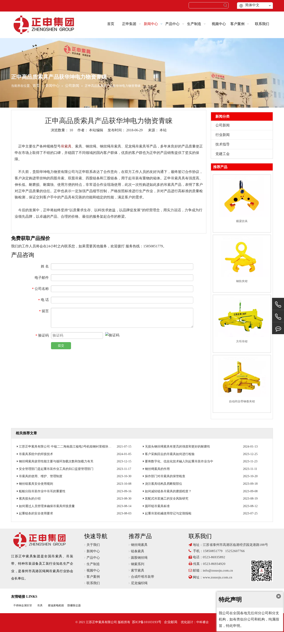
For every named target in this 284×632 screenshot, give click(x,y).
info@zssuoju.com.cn (218, 570)
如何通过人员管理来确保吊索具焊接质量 (47, 506)
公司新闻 (222, 125)
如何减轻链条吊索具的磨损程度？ (168, 491)
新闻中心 (93, 551)
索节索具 (137, 570)
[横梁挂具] (242, 196)
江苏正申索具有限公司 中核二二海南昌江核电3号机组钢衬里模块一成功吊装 (71, 446)
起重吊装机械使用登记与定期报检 (168, 513)
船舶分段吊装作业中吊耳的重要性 (42, 491)
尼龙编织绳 (139, 583)
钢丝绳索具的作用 (157, 469)
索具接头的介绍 (30, 498)
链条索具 (137, 551)
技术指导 (222, 144)
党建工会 (222, 154)
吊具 (40, 605)
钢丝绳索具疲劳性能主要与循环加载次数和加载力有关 (56, 461)
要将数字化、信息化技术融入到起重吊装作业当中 (179, 461)
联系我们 (93, 583)
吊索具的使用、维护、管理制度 (40, 476)
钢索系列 (137, 564)
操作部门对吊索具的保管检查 (165, 476)
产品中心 (93, 557)
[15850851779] (278, 317)
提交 (61, 345)
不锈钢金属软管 (22, 605)
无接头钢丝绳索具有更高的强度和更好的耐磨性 (177, 446)
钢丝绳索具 (139, 545)
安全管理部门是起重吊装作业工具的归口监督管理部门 (56, 469)
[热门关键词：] (225, 5)
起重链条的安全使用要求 (36, 513)
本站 (163, 130)
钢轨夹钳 (242, 281)
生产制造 (93, 564)
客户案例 (93, 576)
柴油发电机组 (56, 605)
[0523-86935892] (278, 304)
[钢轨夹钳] (242, 256)
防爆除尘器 (74, 605)
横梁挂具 (242, 221)
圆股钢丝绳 (139, 557)
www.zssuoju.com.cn (218, 577)
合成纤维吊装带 (142, 576)
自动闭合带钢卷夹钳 (242, 401)
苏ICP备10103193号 (146, 622)
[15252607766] (278, 328)
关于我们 (93, 545)
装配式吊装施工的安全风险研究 (166, 498)
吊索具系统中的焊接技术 (36, 454)
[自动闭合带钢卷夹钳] (242, 376)
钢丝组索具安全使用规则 (36, 483)
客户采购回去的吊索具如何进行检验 (170, 454)
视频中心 (93, 570)
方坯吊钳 (242, 341)
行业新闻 (222, 135)
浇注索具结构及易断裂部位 (163, 483)
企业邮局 (170, 622)
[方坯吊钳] (242, 316)
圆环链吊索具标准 (157, 506)
